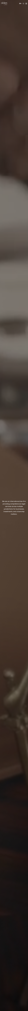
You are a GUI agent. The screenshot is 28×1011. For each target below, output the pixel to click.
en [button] (20, 3)
